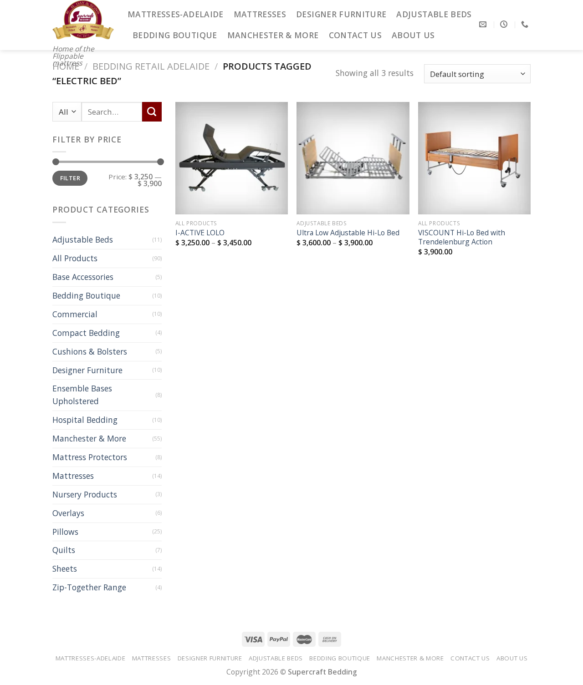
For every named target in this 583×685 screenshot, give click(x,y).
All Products (74, 258)
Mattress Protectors (89, 457)
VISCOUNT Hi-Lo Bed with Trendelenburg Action (461, 237)
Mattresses (260, 14)
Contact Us (355, 35)
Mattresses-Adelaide (176, 14)
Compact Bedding (86, 332)
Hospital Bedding (85, 419)
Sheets (64, 568)
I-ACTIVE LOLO (200, 232)
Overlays (68, 512)
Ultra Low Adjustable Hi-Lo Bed (348, 232)
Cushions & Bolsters (89, 351)
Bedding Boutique (175, 35)
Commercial (74, 314)
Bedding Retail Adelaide (151, 66)
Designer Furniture (341, 14)
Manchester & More (273, 35)
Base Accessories (82, 276)
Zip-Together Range (89, 587)
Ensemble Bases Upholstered (82, 394)
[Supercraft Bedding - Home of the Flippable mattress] (83, 20)
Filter (70, 178)
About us (413, 35)
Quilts (63, 549)
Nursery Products (84, 494)
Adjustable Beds (433, 14)
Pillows (65, 531)
